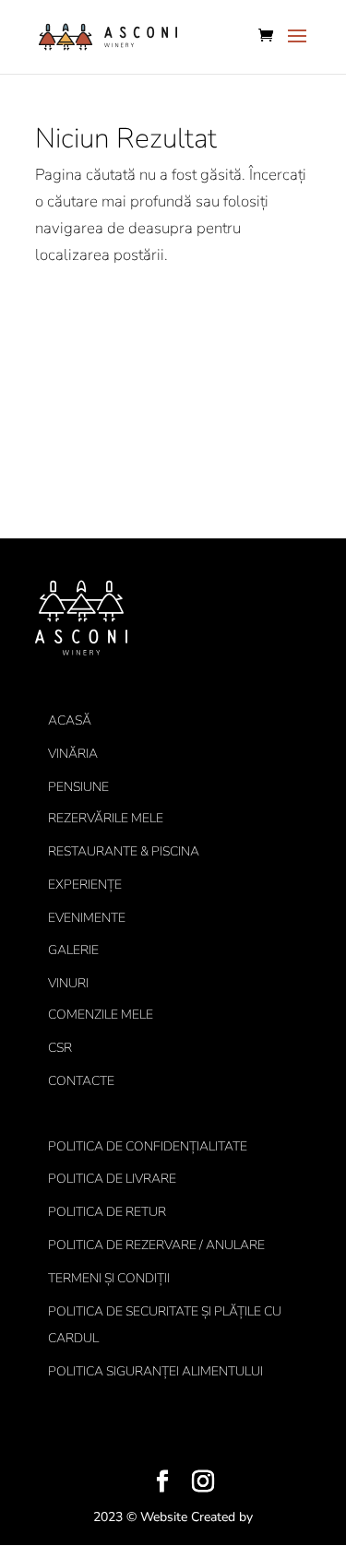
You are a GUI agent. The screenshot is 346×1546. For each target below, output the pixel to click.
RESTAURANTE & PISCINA (123, 851)
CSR (60, 1047)
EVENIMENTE (86, 917)
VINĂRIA (73, 753)
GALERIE (73, 950)
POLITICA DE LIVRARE (112, 1178)
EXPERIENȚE (85, 884)
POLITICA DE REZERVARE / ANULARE (156, 1245)
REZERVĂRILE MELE (105, 818)
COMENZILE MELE (100, 1014)
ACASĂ (69, 720)
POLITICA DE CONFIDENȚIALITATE (147, 1146)
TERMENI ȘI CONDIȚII (109, 1278)
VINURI (68, 983)
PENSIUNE (78, 787)
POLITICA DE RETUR (107, 1212)
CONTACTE (81, 1081)
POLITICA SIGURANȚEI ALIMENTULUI (155, 1371)
